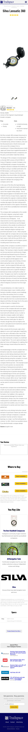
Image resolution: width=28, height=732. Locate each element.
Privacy (17, 728)
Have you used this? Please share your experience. (14, 445)
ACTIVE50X (18, 680)
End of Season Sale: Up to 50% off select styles (17, 660)
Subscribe (14, 707)
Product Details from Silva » (14, 631)
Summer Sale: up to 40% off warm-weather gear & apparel (18, 666)
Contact (12, 722)
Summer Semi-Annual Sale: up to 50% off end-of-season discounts (18, 653)
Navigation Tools (15, 6)
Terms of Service (11, 728)
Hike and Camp (7, 6)
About (7, 722)
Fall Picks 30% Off (15, 672)
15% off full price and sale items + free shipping (17, 678)
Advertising (19, 722)
